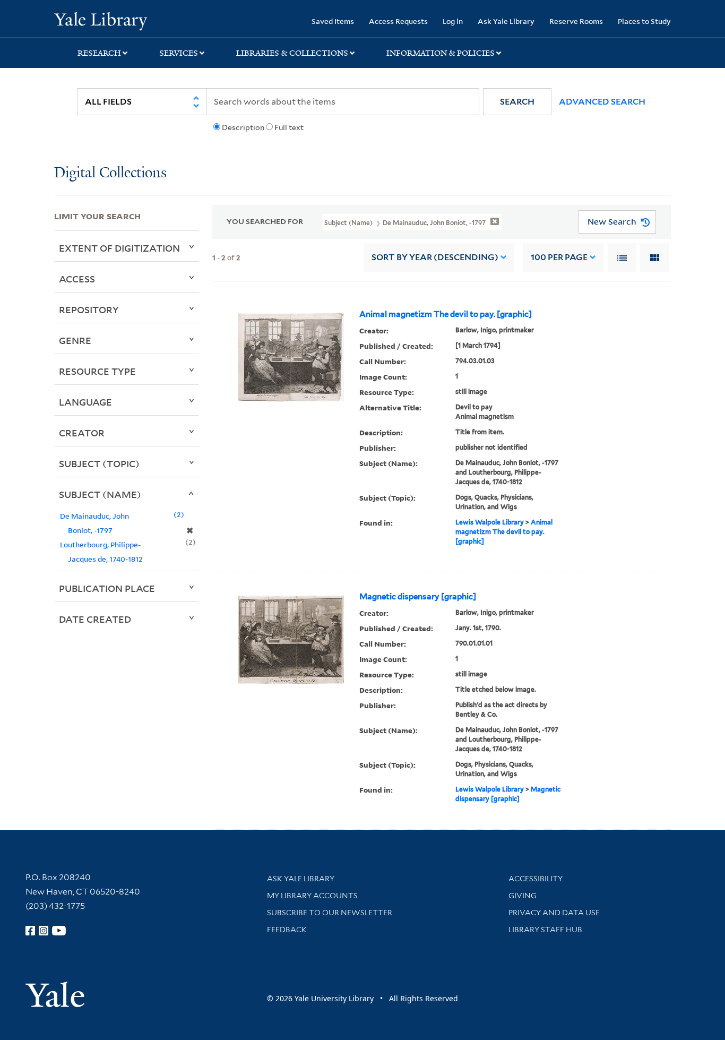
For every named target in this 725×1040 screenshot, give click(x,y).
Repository (89, 309)
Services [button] (178, 53)
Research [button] (99, 53)
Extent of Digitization (119, 248)
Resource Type (97, 371)
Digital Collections (110, 173)
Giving (522, 895)
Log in (453, 21)
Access (77, 278)
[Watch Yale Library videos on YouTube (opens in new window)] (59, 930)
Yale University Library (100, 20)
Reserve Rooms (576, 21)
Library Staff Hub (545, 929)
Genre (75, 340)
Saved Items (333, 21)
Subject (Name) (100, 494)
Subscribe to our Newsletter (329, 912)
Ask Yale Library (506, 21)
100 (559, 257)
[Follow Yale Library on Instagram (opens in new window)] (43, 930)
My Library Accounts (312, 895)
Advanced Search (602, 102)
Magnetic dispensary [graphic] (417, 596)
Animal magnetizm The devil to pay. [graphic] (445, 314)
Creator (82, 432)
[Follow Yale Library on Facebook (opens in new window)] (30, 930)
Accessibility (535, 878)
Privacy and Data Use (554, 912)
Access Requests (398, 21)
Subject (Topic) (99, 463)
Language (85, 402)
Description (243, 127)
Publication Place (107, 588)
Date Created (95, 619)
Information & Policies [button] (440, 53)
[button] (517, 101)
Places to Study (644, 21)
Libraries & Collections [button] (292, 53)
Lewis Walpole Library (489, 522)
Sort (435, 257)
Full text (289, 127)
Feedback (287, 929)
